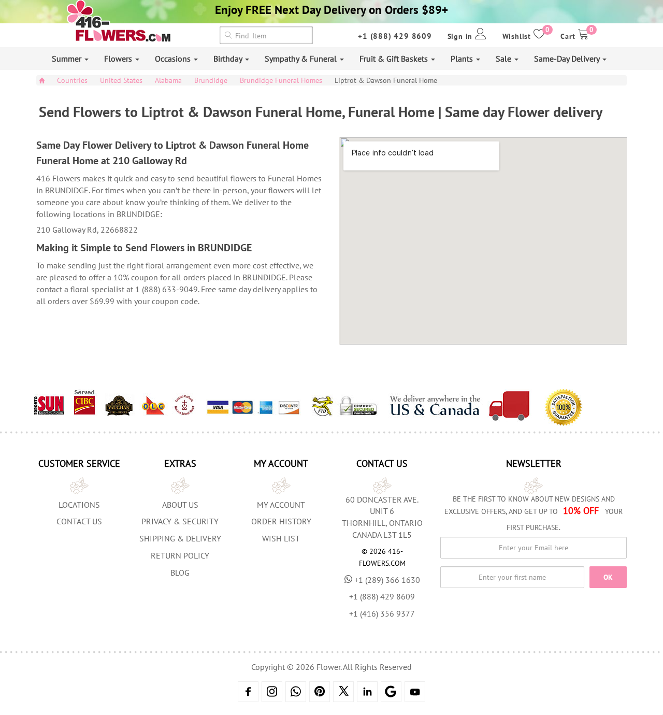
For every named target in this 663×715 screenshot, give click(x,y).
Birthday (228, 58)
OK (608, 577)
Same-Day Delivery (567, 58)
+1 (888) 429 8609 (395, 36)
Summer (67, 58)
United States (121, 80)
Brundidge (210, 80)
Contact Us (79, 521)
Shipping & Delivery (180, 538)
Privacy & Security (180, 521)
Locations (79, 504)
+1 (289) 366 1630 (387, 580)
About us (180, 504)
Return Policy (180, 555)
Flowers (119, 58)
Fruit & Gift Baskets (394, 58)
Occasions (174, 58)
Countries (72, 80)
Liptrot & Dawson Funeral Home (386, 80)
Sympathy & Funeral (302, 58)
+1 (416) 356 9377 (382, 613)
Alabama (168, 80)
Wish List (281, 538)
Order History (281, 521)
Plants (463, 58)
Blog (180, 572)
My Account (281, 504)
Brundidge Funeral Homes (281, 80)
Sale (504, 58)
